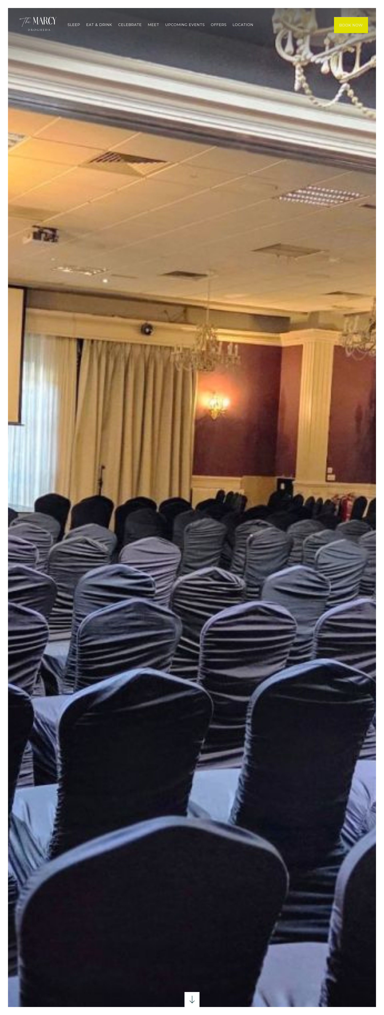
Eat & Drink (99, 25)
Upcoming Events (185, 25)
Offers (219, 25)
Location (243, 25)
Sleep (74, 25)
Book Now (351, 25)
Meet (153, 25)
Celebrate (130, 25)
